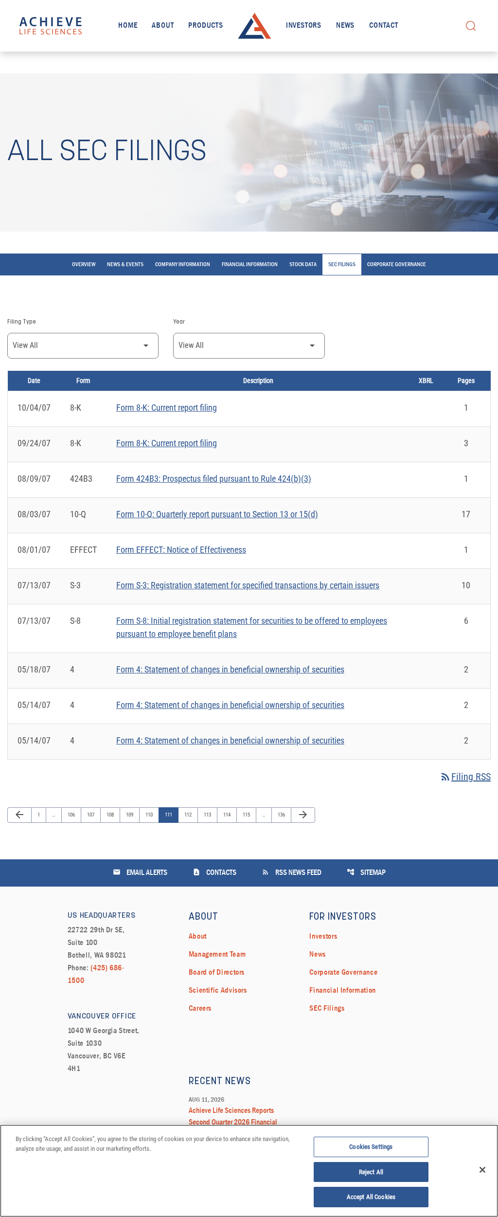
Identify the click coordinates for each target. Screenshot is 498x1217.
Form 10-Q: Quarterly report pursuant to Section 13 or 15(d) (217, 514)
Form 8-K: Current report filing (166, 407)
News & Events (125, 264)
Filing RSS (465, 776)
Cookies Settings (370, 1146)
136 (282, 814)
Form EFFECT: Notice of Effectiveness (181, 550)
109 (130, 814)
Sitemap (366, 872)
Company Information (182, 264)
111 (169, 814)
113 (208, 814)
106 (72, 814)
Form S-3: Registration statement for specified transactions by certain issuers (247, 585)
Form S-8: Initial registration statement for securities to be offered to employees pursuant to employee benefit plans (251, 627)
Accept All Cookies (371, 1196)
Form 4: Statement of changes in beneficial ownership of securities (230, 669)
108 (111, 814)
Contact (383, 25)
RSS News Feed (291, 872)
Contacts (214, 872)
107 (92, 814)
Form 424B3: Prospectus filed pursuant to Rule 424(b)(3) (213, 478)
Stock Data (303, 264)
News (345, 25)
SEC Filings (342, 264)
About (163, 25)
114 (228, 814)
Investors (303, 25)
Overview (83, 264)
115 (247, 814)
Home (127, 25)
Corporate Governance (396, 264)
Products (205, 25)
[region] (249, 1171)
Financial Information (250, 264)
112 (189, 814)
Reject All (371, 1172)
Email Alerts (140, 872)
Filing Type (21, 322)
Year (179, 322)
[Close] (482, 1170)
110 (150, 814)
